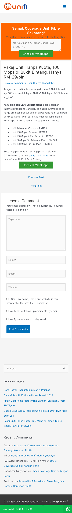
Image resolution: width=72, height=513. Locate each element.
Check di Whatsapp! (36, 54)
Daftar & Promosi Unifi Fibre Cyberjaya (33, 455)
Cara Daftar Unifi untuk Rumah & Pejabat (27, 390)
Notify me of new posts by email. (27, 319)
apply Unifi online (38, 155)
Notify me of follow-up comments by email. (33, 311)
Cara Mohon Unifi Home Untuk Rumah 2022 (28, 395)
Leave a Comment (14, 83)
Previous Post (36, 177)
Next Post (36, 185)
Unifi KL (31, 83)
